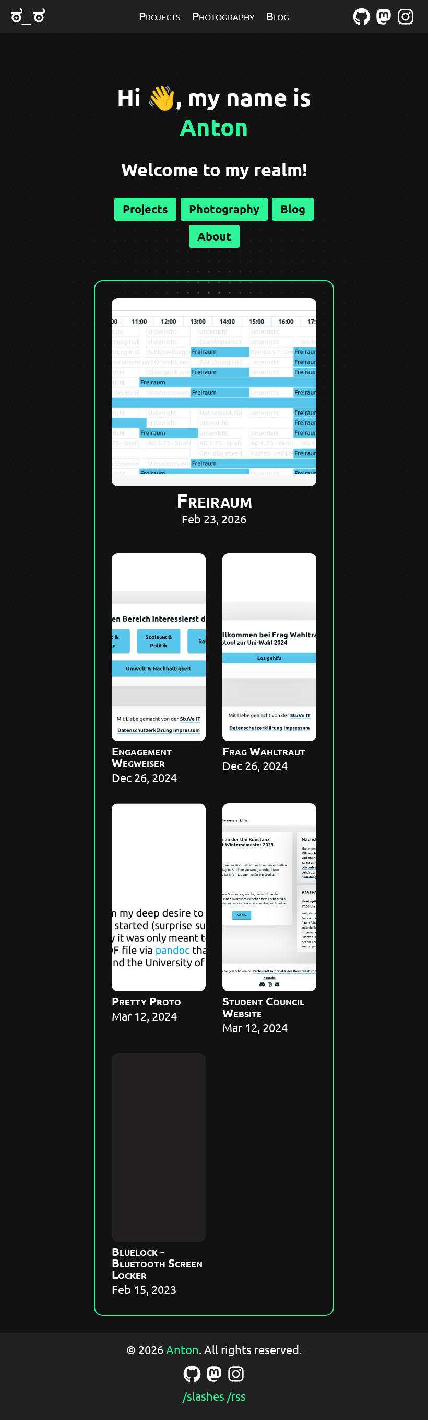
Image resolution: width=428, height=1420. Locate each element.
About (214, 236)
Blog (277, 15)
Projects (160, 15)
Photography (223, 15)
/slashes (203, 1396)
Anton (214, 127)
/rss (236, 1396)
